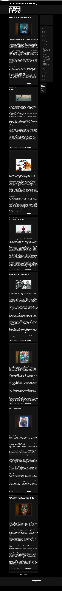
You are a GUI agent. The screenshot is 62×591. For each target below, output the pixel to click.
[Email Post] (25, 147)
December (44, 41)
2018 (43, 39)
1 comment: (22, 403)
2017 (43, 40)
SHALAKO (12, 153)
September (44, 45)
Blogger (36, 584)
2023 (43, 32)
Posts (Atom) (25, 574)
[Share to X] (29, 83)
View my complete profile (42, 91)
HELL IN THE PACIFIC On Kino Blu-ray (19, 274)
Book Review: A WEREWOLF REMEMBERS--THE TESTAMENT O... (45, 64)
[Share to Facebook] (30, 83)
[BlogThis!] (28, 83)
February (44, 72)
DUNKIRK (11, 89)
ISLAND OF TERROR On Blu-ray (17, 408)
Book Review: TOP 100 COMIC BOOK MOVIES (20, 346)
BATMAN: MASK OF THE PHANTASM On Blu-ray (21, 17)
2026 (43, 28)
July (43, 48)
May (43, 68)
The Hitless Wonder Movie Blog (23, 4)
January (44, 73)
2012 (43, 80)
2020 (43, 36)
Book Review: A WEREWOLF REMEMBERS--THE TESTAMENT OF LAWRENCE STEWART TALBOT (21, 498)
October (44, 44)
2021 (43, 35)
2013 (43, 79)
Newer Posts (11, 571)
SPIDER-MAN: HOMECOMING (16, 219)
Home (24, 571)
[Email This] (27, 83)
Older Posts (36, 571)
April (43, 69)
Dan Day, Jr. (43, 89)
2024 (43, 31)
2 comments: (22, 269)
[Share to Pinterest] (30, 83)
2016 (43, 75)
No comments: (22, 147)
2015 (43, 76)
